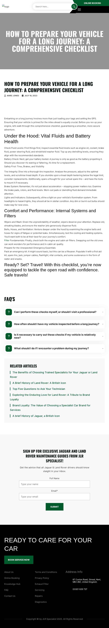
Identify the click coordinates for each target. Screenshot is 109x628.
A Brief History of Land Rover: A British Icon (39, 382)
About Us (8, 572)
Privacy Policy (42, 578)
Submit (54, 506)
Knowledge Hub (12, 584)
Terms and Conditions (46, 572)
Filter (7, 240)
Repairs (39, 596)
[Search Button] (74, 6)
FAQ (6, 590)
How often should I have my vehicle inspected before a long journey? (56, 324)
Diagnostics (41, 602)
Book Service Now (19, 559)
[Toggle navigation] (79, 9)
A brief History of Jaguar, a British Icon (36, 415)
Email (54, 491)
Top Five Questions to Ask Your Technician (38, 388)
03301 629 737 (80, 589)
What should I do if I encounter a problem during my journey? (51, 348)
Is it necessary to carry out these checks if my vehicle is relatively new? (55, 336)
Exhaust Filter (42, 584)
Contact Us (9, 596)
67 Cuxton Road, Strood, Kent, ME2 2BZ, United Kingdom (87, 580)
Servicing (39, 590)
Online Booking (92, 3)
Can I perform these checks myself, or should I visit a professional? (55, 311)
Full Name (54, 478)
